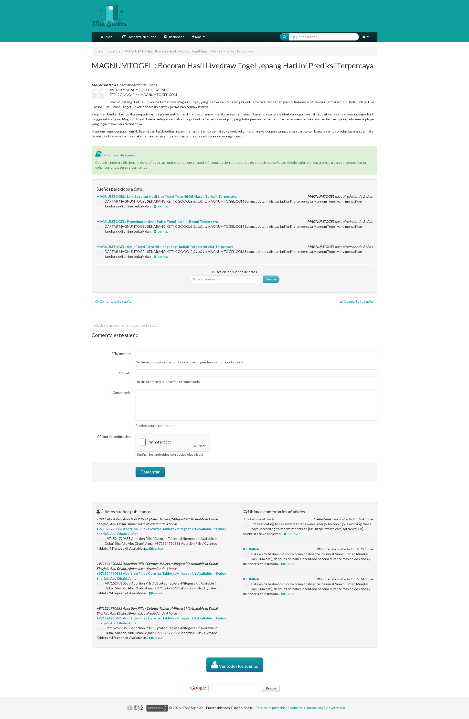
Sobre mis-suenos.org (306, 708)
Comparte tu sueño (141, 37)
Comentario (120, 392)
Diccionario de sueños (119, 155)
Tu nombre (121, 353)
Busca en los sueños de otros (234, 272)
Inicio (108, 37)
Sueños (114, 51)
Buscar (271, 279)
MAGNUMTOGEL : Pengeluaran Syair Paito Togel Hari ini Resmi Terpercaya (157, 221)
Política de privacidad (272, 708)
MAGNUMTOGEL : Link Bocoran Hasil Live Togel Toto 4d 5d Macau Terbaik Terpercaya (166, 196)
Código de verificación (114, 436)
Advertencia (335, 708)
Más (198, 37)
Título (125, 373)
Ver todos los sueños (238, 666)
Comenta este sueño (115, 301)
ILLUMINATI (252, 549)
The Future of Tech (258, 519)
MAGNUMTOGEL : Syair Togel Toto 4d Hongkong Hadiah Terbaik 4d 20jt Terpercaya (165, 247)
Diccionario (175, 37)
